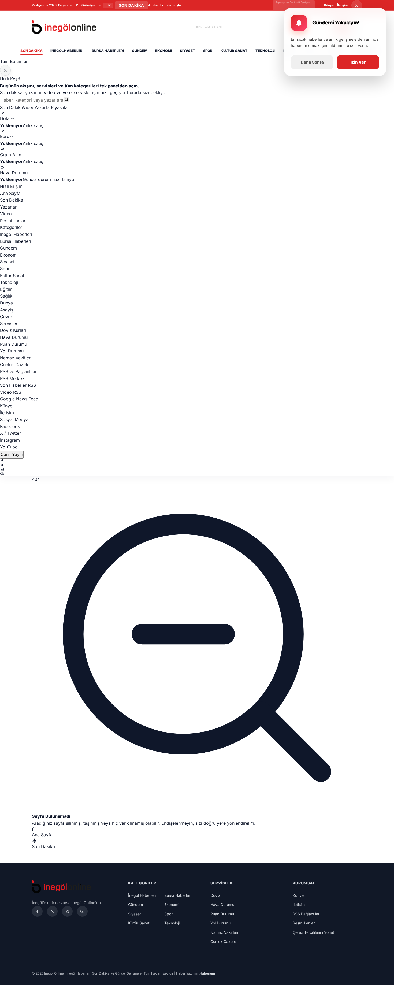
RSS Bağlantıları (306, 914)
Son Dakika (31, 51)
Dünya (6, 303)
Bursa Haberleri (108, 51)
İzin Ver (358, 62)
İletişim (342, 5)
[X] (197, 465)
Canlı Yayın (12, 454)
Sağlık (6, 296)
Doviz (215, 895)
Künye (329, 5)
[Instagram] (197, 469)
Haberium (207, 973)
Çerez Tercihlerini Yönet (313, 932)
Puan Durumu (13, 344)
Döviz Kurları (13, 330)
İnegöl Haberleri (67, 51)
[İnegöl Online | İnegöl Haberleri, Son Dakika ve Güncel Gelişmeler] (64, 27)
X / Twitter (10, 433)
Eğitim (6, 289)
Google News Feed (19, 399)
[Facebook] (197, 461)
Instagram (10, 440)
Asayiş (6, 310)
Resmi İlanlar (12, 220)
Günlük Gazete (14, 364)
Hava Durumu (14, 337)
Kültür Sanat (234, 51)
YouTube (8, 446)
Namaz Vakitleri (16, 357)
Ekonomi (163, 51)
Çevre (6, 316)
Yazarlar (42, 107)
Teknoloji (265, 51)
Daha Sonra (312, 62)
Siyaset (187, 51)
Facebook (10, 426)
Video (28, 107)
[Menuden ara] (66, 99)
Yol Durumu (12, 351)
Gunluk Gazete (223, 941)
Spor (208, 51)
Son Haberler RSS (18, 385)
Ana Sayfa (10, 193)
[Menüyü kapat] (5, 70)
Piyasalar (60, 107)
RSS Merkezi (12, 378)
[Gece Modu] (356, 5)
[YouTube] (197, 473)
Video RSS (10, 392)
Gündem (139, 51)
